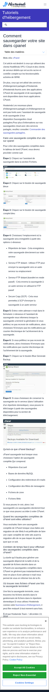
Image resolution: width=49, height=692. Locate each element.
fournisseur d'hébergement (28, 605)
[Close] (46, 621)
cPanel (16, 58)
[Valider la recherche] (6, 24)
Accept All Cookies (24, 667)
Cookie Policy (15, 660)
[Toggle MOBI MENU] (45, 4)
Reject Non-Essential (24, 675)
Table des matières (14, 52)
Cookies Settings (24, 683)
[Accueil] (14, 4)
